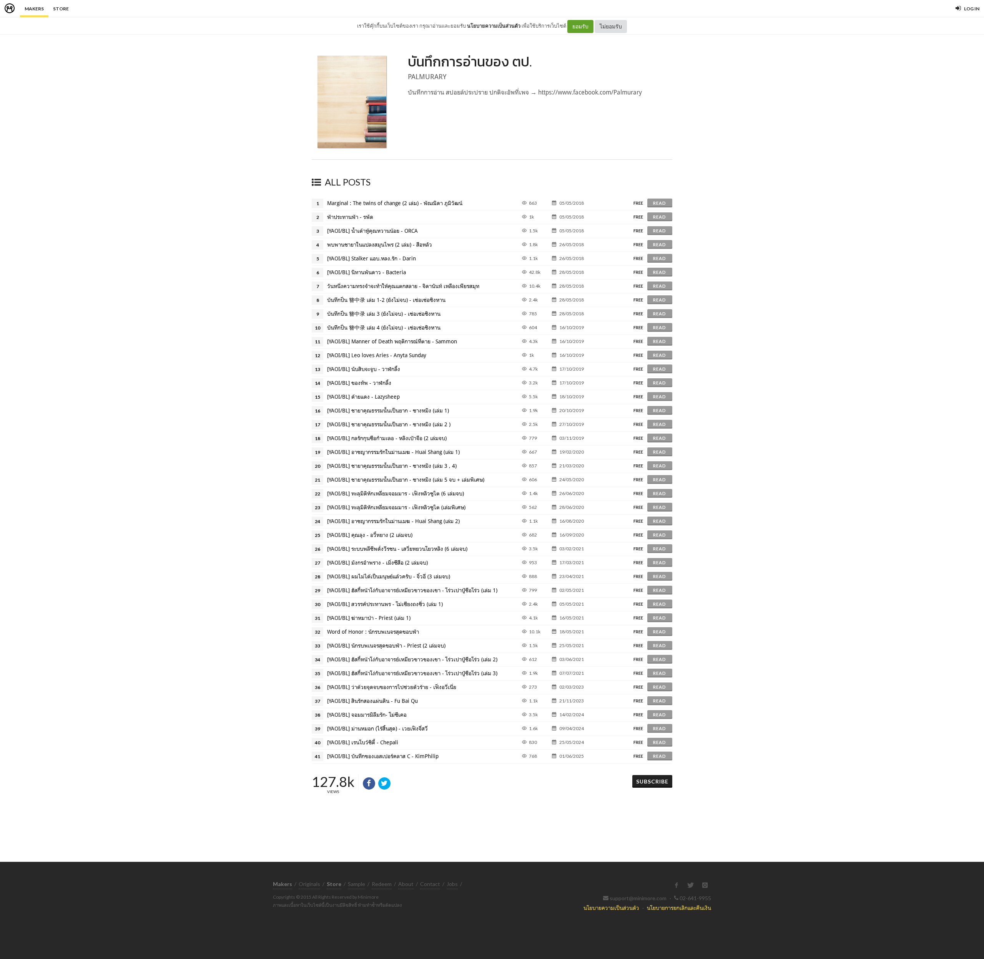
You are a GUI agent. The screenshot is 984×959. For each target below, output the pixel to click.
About (406, 884)
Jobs (452, 884)
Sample (356, 884)
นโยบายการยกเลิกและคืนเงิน (679, 907)
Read (659, 202)
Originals (309, 884)
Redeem (382, 884)
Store (61, 9)
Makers (34, 9)
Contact (430, 884)
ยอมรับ (580, 26)
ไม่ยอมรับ (611, 26)
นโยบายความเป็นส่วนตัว (493, 26)
